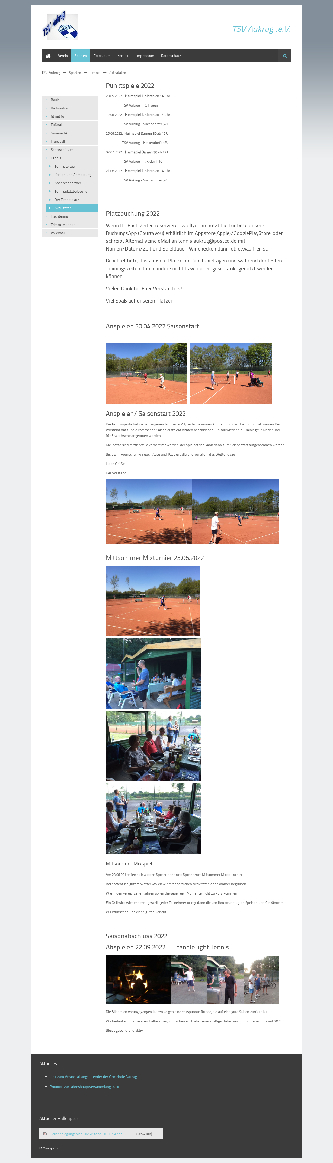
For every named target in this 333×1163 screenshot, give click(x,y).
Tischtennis (60, 216)
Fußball (56, 124)
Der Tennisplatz (67, 199)
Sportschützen (62, 149)
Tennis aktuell (65, 166)
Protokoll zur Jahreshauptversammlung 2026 (84, 1086)
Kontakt (123, 55)
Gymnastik (59, 132)
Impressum (145, 55)
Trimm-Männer (63, 224)
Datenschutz (171, 55)
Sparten (81, 55)
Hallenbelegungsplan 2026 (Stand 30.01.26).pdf (101, 1133)
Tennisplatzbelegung (71, 191)
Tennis (95, 72)
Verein (63, 55)
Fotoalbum (102, 55)
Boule (55, 99)
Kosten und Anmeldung (73, 174)
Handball (58, 141)
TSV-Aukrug (51, 72)
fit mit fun (58, 116)
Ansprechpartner (68, 182)
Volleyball (58, 232)
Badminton (59, 108)
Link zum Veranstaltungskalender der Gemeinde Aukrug (93, 1076)
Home (46, 51)
